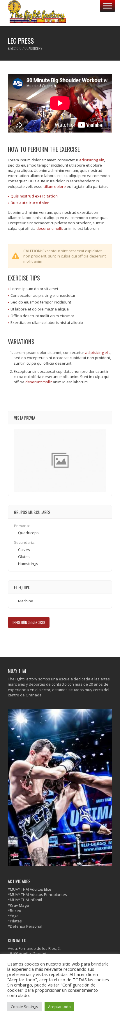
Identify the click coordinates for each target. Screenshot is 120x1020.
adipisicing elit (91, 160)
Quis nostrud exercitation (34, 196)
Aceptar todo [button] (59, 1006)
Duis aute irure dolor (29, 202)
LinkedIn (28, 640)
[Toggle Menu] (107, 5)
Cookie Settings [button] (24, 1006)
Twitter (20, 640)
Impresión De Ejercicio (29, 622)
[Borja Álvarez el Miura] (37, 13)
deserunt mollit (49, 228)
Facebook (11, 640)
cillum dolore (54, 186)
